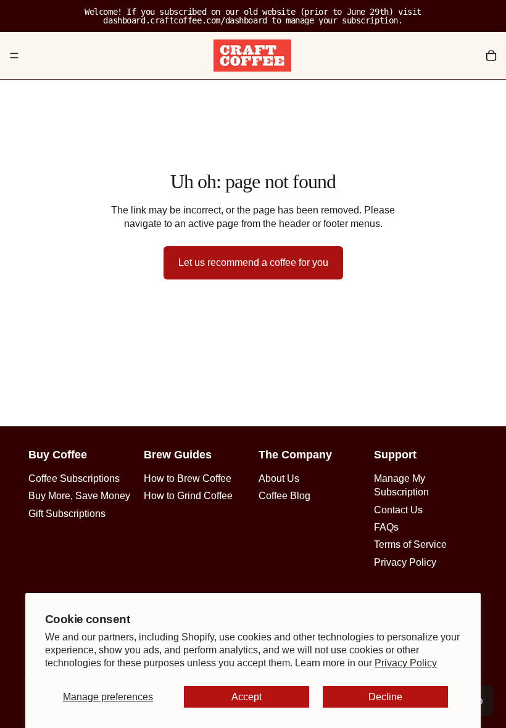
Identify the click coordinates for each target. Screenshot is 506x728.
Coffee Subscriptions (74, 478)
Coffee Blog (284, 495)
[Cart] (491, 55)
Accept (246, 697)
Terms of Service (410, 544)
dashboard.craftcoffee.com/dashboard (185, 20)
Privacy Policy (406, 663)
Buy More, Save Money (79, 495)
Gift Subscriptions (67, 513)
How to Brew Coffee (187, 478)
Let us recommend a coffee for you (253, 262)
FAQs (386, 527)
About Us (279, 478)
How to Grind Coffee (188, 495)
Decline (385, 697)
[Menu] (14, 55)
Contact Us (398, 510)
